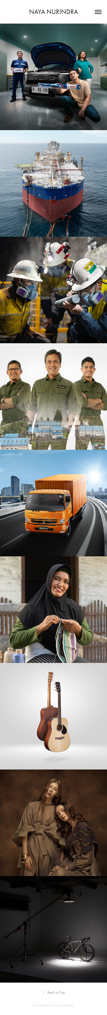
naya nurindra (53, 12)
